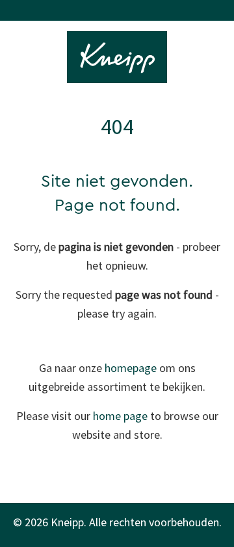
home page (120, 415)
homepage (131, 367)
